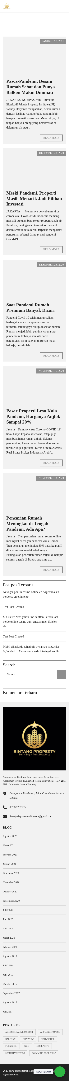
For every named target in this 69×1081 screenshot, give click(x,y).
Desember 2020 (11, 873)
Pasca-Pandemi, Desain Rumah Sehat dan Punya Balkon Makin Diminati (30, 87)
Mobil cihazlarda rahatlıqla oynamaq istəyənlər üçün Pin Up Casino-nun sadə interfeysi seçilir (31, 649)
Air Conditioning (50, 1032)
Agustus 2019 (10, 956)
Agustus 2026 (10, 836)
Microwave (42, 1046)
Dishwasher (47, 1039)
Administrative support (19, 1032)
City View (28, 1039)
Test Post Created (13, 606)
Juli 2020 (8, 910)
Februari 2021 (10, 854)
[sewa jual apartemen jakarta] (5, 6)
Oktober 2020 (10, 891)
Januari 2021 (9, 863)
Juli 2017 (8, 1011)
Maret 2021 (9, 845)
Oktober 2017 (10, 983)
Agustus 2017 (10, 1002)
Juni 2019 (8, 974)
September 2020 (11, 900)
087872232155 (18, 807)
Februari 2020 (10, 947)
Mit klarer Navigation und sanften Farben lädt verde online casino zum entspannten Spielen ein (30, 621)
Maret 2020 (9, 937)
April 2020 (8, 928)
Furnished (11, 1046)
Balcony (10, 1039)
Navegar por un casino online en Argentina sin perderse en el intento (31, 594)
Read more (51, 137)
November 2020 (11, 882)
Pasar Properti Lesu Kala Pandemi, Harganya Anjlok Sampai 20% (33, 416)
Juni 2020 (8, 919)
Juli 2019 (8, 965)
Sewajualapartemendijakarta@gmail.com (31, 816)
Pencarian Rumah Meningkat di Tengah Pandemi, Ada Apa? (27, 523)
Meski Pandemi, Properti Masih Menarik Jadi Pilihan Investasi (34, 198)
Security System (15, 1053)
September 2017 (11, 993)
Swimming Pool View (44, 1053)
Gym (26, 1046)
